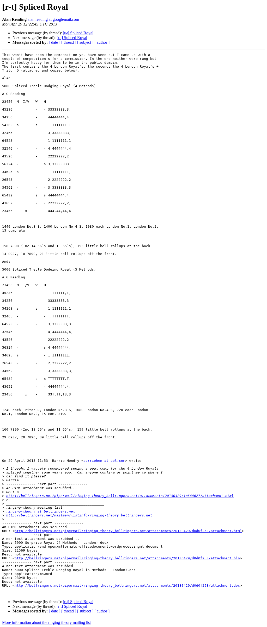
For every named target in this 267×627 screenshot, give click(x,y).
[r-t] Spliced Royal (78, 33)
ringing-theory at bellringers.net (40, 511)
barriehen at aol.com (104, 461)
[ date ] (54, 42)
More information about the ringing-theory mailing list (46, 622)
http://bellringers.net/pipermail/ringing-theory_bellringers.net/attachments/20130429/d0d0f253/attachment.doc (127, 585)
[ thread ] (68, 42)
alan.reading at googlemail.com (53, 19)
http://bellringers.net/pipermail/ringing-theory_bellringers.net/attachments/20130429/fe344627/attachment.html (120, 496)
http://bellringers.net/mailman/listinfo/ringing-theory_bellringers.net (79, 515)
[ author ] (102, 42)
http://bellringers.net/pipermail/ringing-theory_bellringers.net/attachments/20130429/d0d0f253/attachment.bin (127, 558)
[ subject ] (85, 42)
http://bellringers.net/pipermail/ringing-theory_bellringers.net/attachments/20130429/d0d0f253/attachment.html (128, 531)
